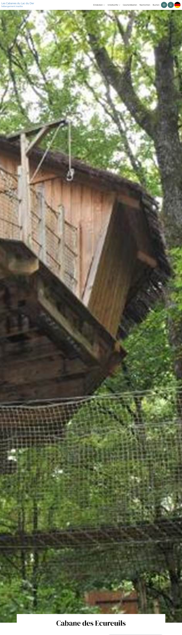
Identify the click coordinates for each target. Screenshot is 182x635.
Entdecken (98, 5)
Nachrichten (145, 5)
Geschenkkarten (130, 5)
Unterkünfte (113, 5)
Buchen (156, 5)
